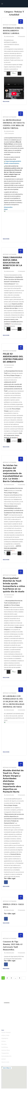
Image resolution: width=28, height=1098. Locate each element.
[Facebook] (6, 882)
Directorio (4, 1044)
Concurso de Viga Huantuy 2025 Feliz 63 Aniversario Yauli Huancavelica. (12, 945)
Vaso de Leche (5, 1062)
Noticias (3, 1041)
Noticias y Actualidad (9, 25)
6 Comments (21, 271)
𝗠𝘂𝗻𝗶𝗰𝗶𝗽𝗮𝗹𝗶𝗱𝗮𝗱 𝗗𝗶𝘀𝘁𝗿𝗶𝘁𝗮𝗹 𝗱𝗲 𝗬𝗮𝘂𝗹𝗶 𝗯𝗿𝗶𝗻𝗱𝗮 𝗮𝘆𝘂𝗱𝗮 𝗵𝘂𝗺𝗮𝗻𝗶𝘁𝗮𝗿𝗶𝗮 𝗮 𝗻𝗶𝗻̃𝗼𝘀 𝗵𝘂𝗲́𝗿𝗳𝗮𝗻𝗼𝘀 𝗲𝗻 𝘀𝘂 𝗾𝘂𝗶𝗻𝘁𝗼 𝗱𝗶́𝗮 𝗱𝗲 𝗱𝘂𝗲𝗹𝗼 (14, 585)
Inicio (2, 1030)
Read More (6, 101)
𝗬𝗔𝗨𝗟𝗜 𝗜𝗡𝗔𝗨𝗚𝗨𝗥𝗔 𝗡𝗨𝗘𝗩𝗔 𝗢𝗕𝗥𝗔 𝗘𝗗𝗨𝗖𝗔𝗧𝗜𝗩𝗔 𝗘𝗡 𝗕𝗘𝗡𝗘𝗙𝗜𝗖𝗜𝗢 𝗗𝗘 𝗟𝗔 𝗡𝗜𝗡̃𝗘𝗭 (12, 263)
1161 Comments (9, 133)
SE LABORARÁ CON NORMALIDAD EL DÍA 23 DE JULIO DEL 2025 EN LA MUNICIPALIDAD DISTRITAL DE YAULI (13, 702)
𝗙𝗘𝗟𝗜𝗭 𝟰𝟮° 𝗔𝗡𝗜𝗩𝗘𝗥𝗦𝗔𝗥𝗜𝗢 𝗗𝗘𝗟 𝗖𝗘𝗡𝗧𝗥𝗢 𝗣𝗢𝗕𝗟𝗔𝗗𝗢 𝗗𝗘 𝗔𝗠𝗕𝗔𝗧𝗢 (13, 358)
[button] (26, 3)
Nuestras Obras (5, 1050)
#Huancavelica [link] (8, 207)
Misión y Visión (5, 1035)
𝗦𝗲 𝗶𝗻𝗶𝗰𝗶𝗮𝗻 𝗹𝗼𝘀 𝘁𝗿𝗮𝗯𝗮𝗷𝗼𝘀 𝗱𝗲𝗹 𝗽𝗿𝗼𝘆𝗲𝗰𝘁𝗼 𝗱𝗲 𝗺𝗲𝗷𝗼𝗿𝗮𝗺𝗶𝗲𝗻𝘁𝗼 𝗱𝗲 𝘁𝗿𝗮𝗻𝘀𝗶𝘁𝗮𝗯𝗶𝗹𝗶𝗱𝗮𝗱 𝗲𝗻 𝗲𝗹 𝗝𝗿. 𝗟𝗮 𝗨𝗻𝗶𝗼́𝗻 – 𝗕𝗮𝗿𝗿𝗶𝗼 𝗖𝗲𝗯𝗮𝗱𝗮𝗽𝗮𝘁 (13, 473)
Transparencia (5, 1053)
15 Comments (8, 597)
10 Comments (8, 367)
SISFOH (3, 1059)
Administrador (10, 36)
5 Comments (21, 953)
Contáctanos (4, 1047)
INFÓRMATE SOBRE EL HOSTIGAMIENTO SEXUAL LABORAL (13, 30)
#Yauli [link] (6, 209)
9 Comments (21, 795)
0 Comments (21, 36)
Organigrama (4, 1038)
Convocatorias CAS (6, 1056)
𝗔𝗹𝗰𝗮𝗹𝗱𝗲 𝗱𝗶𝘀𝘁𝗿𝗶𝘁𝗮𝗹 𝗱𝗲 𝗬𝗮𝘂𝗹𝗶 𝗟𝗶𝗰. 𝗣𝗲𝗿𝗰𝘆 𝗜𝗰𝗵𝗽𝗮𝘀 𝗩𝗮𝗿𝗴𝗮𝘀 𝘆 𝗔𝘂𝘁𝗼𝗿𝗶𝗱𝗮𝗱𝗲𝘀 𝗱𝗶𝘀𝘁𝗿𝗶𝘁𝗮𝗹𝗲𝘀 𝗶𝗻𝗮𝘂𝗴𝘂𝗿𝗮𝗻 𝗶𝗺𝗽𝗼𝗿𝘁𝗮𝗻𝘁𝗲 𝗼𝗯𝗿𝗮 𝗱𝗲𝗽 (13, 781)
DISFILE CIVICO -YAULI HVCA (13, 906)
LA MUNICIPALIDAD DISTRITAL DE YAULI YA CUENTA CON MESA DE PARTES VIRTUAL (14, 124)
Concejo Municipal (6, 1032)
